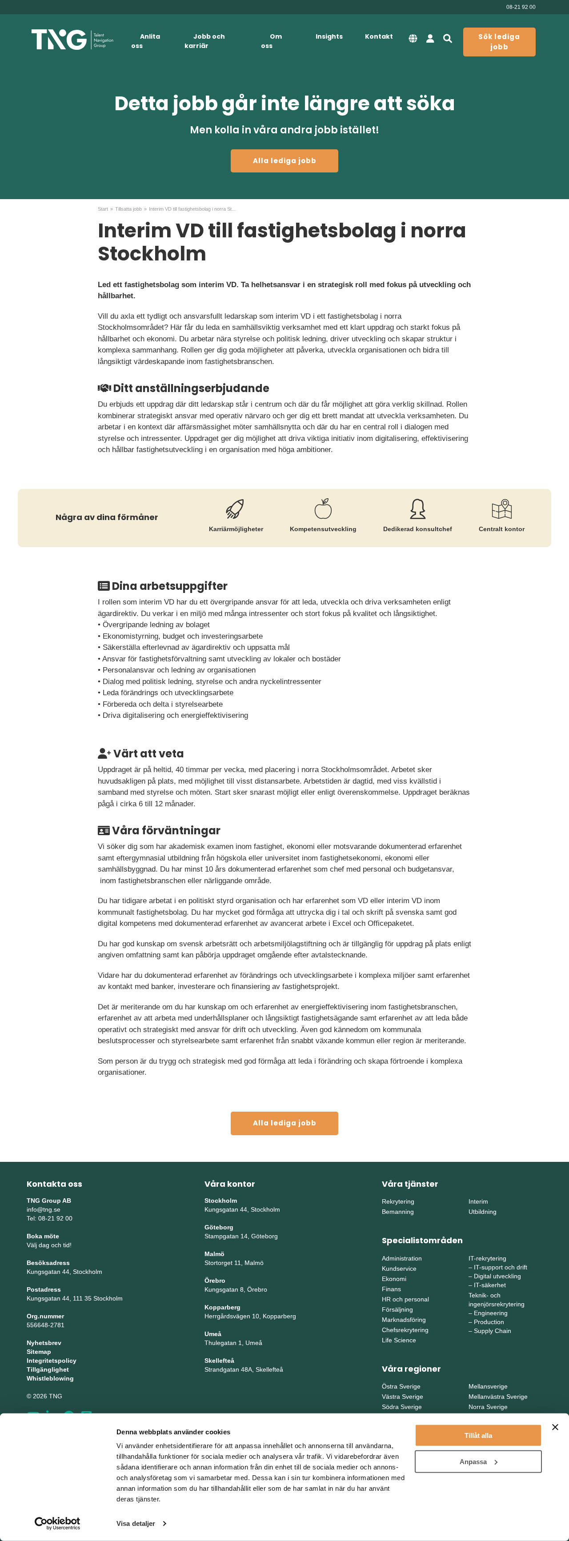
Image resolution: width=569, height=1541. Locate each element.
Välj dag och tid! (49, 1245)
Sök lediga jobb (499, 42)
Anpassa (473, 1461)
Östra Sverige (401, 1386)
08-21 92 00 (521, 7)
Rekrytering (398, 1201)
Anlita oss (145, 41)
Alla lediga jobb (285, 160)
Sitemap (39, 1351)
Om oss (271, 41)
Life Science (399, 1340)
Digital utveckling (497, 1276)
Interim (478, 1201)
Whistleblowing (50, 1378)
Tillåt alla (478, 1435)
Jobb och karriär (204, 41)
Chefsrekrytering (405, 1329)
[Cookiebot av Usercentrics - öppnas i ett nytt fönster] (57, 1523)
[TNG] (72, 39)
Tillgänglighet (48, 1369)
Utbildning (483, 1211)
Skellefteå (219, 1360)
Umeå (212, 1333)
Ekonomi (394, 1278)
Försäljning (397, 1309)
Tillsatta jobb (128, 209)
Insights (329, 36)
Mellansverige (488, 1386)
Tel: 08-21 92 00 (49, 1218)
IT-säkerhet (490, 1285)
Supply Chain (492, 1330)
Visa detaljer (135, 1523)
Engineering (491, 1313)
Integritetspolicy (51, 1360)
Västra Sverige (402, 1396)
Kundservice (399, 1268)
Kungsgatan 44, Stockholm (64, 1271)
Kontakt (379, 36)
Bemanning (398, 1211)
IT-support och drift (500, 1267)
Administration (402, 1258)
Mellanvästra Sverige (498, 1396)
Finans (391, 1289)
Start (103, 209)
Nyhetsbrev (44, 1342)
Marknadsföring (404, 1319)
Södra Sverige (402, 1406)
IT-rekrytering (487, 1258)
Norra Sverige (488, 1406)
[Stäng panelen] (555, 1427)
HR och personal (405, 1299)
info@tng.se (43, 1209)
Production (489, 1321)
